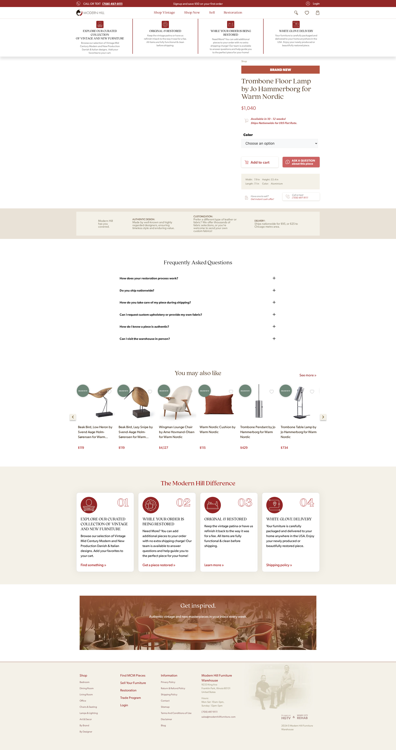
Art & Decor (86, 719)
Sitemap (165, 706)
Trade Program (130, 697)
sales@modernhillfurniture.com (219, 716)
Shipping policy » (279, 564)
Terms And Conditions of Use (176, 713)
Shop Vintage (164, 12)
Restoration (233, 12)
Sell (212, 12)
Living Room (86, 694)
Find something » (93, 564)
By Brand (84, 725)
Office (83, 700)
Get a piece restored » (159, 564)
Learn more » (214, 564)
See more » (307, 375)
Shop (244, 61)
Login (316, 3)
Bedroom (85, 682)
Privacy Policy (168, 682)
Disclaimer (166, 719)
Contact (165, 700)
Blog (163, 725)
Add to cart (260, 162)
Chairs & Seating (88, 706)
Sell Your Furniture (133, 682)
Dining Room (87, 688)
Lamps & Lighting (89, 713)
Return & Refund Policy (173, 688)
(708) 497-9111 (210, 711)
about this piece (303, 161)
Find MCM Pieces (132, 675)
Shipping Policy (169, 694)
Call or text (103, 3)
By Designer (86, 731)
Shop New (192, 12)
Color (248, 134)
